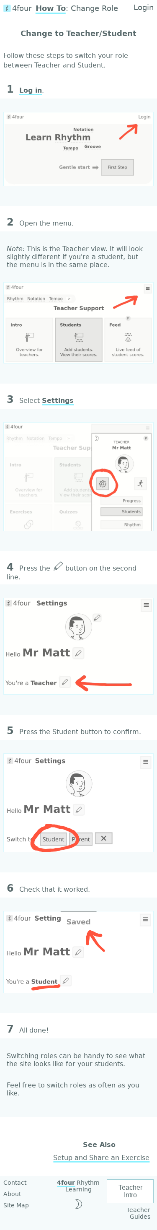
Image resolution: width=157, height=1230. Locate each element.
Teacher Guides (138, 1213)
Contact (14, 1182)
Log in (30, 90)
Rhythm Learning (78, 1186)
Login (144, 7)
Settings (58, 401)
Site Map (16, 1205)
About (12, 1194)
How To (51, 8)
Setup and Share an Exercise (101, 1158)
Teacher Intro (130, 1191)
